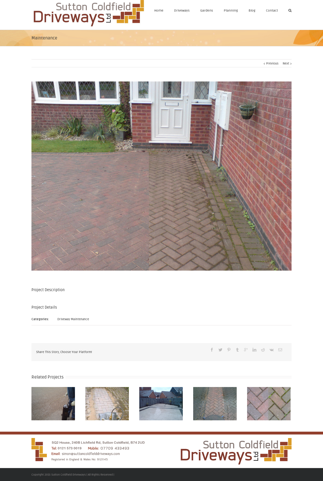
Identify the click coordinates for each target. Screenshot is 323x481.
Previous (272, 63)
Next (286, 63)
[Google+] (246, 350)
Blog (252, 11)
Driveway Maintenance (73, 319)
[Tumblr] (237, 350)
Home (158, 11)
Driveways (182, 11)
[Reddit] (263, 350)
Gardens (206, 11)
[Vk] (272, 350)
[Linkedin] (254, 350)
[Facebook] (212, 350)
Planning (231, 11)
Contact (272, 11)
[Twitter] (220, 350)
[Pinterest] (229, 350)
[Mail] (280, 350)
